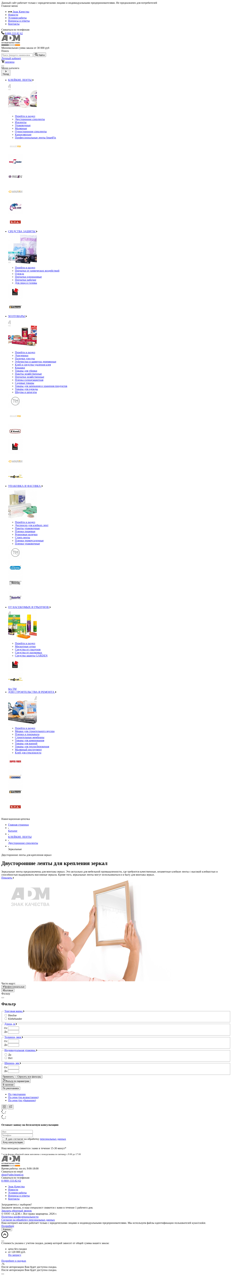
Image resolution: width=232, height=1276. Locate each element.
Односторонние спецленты (31, 131)
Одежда (19, 273)
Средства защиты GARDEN (31, 655)
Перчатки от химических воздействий (37, 270)
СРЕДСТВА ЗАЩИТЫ (22, 231)
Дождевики (21, 355)
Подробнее (7, 1226)
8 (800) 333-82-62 (11, 1180)
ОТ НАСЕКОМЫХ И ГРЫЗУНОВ (28, 607)
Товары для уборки (26, 370)
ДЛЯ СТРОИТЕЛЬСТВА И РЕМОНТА (31, 692)
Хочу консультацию (13, 1142)
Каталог (12, 830)
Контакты (14, 23)
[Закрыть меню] (2, 997)
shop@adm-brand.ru (12, 1174)
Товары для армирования (29, 740)
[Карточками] (4, 1107)
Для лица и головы (26, 282)
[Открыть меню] (2, 65)
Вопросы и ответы (19, 20)
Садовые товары (24, 383)
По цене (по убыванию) (22, 1100)
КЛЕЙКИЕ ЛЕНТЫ (20, 80)
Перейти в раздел (25, 116)
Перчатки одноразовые (28, 276)
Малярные (21, 128)
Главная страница (18, 824)
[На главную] (10, 44)
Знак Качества (20, 11)
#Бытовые (8, 990)
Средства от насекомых (28, 652)
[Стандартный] (11, 1107)
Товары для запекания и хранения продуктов (41, 386)
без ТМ (12, 688)
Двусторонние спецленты (30, 119)
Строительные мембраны (29, 737)
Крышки (20, 367)
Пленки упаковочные (27, 543)
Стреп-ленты (22, 537)
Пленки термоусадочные (29, 540)
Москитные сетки (25, 646)
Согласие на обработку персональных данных (28, 1219)
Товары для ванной (26, 743)
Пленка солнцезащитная (29, 379)
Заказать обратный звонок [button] (16, 1210)
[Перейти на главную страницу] (10, 1165)
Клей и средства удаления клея (33, 364)
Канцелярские (23, 134)
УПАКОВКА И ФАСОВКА (24, 486)
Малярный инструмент (28, 749)
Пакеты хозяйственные (28, 373)
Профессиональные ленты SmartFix (35, 137)
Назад (6, 74)
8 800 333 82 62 (14, 33)
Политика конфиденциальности (20, 1216)
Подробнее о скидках (13, 1260)
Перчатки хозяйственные (29, 376)
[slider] (116, 1030)
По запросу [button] (14, 1255)
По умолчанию (10, 1088)
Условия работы (17, 17)
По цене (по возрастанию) (23, 1097)
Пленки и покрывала (27, 734)
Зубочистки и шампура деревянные (35, 361)
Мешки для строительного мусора (35, 731)
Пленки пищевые (25, 531)
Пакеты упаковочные (27, 528)
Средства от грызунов (28, 649)
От (5, 1028)
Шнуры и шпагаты (26, 392)
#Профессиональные (13, 987)
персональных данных (53, 1138)
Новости (13, 14)
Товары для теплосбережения (32, 746)
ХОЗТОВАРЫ (16, 316)
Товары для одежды (26, 389)
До (5, 1031)
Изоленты (20, 122)
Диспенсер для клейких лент (31, 525)
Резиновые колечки (26, 534)
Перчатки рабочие (25, 279)
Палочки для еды (25, 358)
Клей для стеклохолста (28, 752)
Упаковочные (23, 125)
